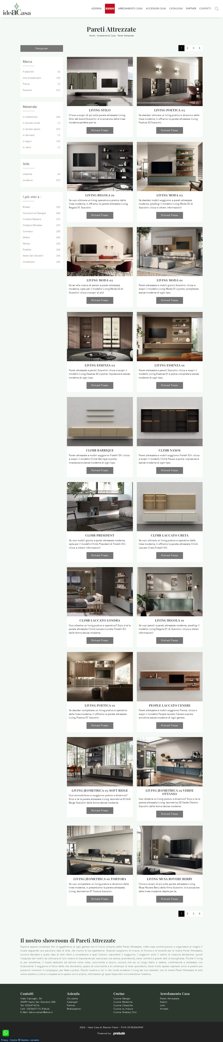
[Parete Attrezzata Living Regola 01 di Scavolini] (100, 166)
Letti (162, 1005)
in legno (41, 141)
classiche (41, 174)
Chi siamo (72, 998)
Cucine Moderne (123, 1002)
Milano (41, 237)
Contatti (205, 8)
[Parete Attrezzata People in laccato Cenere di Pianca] (170, 676)
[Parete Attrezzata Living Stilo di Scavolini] (100, 81)
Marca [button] (27, 61)
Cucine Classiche (123, 1005)
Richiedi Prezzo (99, 130)
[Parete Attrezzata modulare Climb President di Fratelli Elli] (100, 506)
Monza (41, 243)
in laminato (41, 135)
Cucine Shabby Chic (125, 1012)
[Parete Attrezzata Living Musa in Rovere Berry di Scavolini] (170, 850)
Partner (191, 8)
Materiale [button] (30, 107)
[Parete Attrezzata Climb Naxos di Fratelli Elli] (170, 421)
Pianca (41, 84)
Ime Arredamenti (41, 78)
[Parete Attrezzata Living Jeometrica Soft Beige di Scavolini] (100, 761)
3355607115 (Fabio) (37, 1008)
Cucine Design (121, 998)
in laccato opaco (41, 129)
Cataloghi (176, 8)
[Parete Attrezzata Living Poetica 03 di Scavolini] (170, 81)
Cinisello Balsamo (41, 219)
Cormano (41, 231)
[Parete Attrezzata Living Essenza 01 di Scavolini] (170, 336)
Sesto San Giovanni (41, 255)
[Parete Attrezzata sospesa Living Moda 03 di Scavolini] (170, 166)
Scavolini (41, 90)
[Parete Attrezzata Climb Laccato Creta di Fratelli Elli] (170, 506)
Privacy (4, 1040)
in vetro (41, 147)
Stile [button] (26, 164)
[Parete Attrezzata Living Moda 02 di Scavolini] (100, 251)
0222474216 (32, 1005)
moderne (41, 180)
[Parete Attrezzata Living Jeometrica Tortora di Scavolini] (100, 850)
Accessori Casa (156, 8)
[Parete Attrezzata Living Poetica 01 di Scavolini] (100, 676)
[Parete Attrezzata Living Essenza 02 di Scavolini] (100, 336)
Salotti (163, 1002)
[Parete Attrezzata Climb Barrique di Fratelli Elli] (100, 421)
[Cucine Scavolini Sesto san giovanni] (109, 8)
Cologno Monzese (41, 225)
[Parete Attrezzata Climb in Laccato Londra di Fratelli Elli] (100, 591)
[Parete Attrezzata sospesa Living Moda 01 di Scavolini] (170, 251)
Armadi (164, 1008)
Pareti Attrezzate (126, 35)
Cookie (13, 1040)
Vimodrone (41, 261)
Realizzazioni (74, 1008)
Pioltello (41, 249)
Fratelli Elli (41, 71)
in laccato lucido (41, 122)
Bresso (41, 207)
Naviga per (41, 48)
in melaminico (41, 116)
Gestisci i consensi (30, 1040)
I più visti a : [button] (32, 197)
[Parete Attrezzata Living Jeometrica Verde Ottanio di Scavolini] (170, 761)
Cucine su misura (123, 1008)
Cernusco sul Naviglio (41, 213)
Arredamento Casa (130, 8)
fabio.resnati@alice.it (41, 1012)
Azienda (96, 8)
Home (92, 35)
